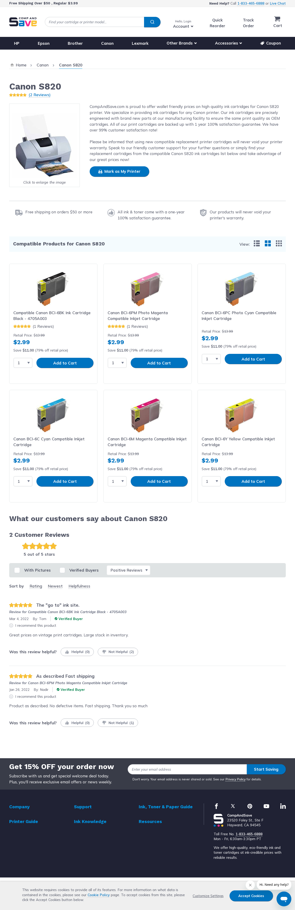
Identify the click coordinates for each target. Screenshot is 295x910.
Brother (75, 43)
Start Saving (266, 769)
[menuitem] (257, 243)
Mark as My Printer (121, 171)
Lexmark (140, 43)
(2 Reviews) (39, 94)
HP (16, 43)
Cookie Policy (99, 895)
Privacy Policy (236, 779)
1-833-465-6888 (250, 3)
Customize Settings (208, 896)
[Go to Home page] (23, 21)
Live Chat (278, 3)
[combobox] (102, 22)
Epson (44, 43)
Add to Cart (65, 363)
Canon (107, 43)
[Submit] (152, 22)
